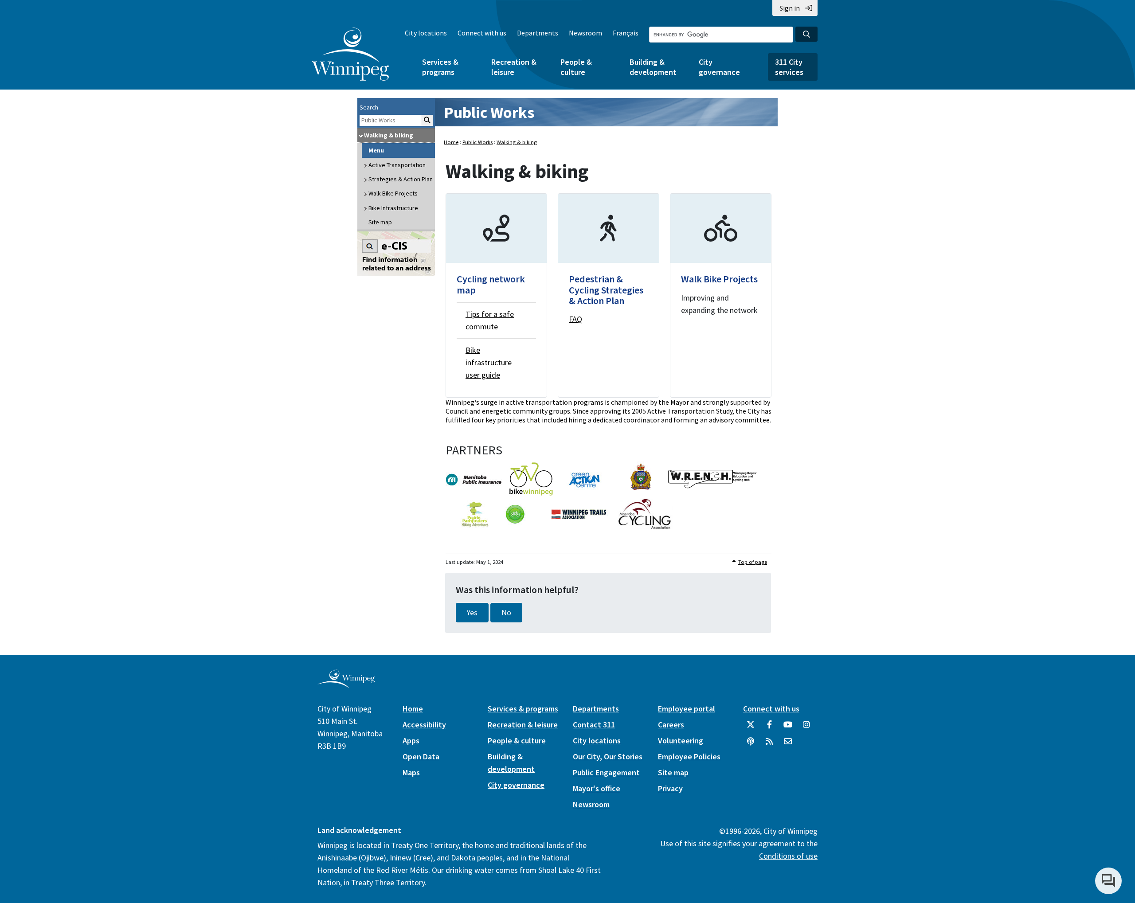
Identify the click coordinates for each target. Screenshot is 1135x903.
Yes (472, 613)
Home (451, 142)
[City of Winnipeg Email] (787, 744)
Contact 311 (594, 724)
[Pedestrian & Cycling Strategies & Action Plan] (608, 295)
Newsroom (585, 32)
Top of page (752, 562)
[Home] (350, 54)
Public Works (489, 112)
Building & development (653, 67)
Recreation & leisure (513, 67)
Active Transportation (397, 165)
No (506, 613)
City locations (426, 32)
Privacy (670, 788)
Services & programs (440, 67)
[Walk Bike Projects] (720, 295)
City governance (719, 67)
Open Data (421, 756)
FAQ (575, 319)
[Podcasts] (750, 744)
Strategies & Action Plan (400, 179)
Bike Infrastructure (393, 208)
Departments (537, 32)
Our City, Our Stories (607, 756)
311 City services (789, 67)
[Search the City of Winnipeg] (806, 34)
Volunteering (680, 740)
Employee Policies (689, 756)
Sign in (789, 8)
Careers (671, 724)
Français (625, 32)
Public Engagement (606, 772)
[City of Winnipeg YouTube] (787, 727)
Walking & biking (388, 135)
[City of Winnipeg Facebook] (769, 727)
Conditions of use (788, 856)
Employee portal (686, 709)
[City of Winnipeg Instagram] (806, 727)
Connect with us (482, 32)
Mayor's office (596, 788)
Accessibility (424, 724)
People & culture (576, 67)
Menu (376, 150)
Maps (411, 772)
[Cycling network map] (496, 295)
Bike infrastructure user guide (489, 362)
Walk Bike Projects (393, 193)
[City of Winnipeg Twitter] (750, 727)
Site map (380, 222)
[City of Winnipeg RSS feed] (769, 744)
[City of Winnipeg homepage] (346, 685)
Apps (411, 740)
